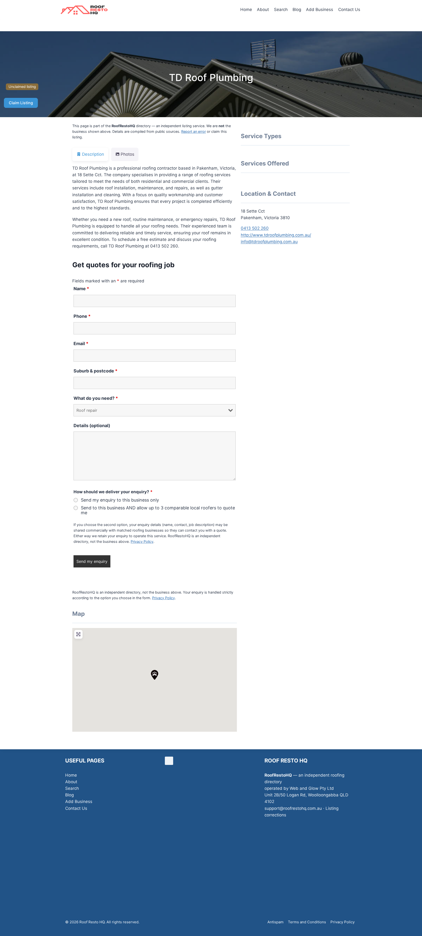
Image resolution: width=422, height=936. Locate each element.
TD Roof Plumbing (211, 77)
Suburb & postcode (95, 370)
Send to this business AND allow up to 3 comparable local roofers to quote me (158, 510)
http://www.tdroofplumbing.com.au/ (276, 235)
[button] (154, 675)
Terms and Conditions (307, 922)
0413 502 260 (255, 228)
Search (281, 9)
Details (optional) (92, 425)
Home (246, 9)
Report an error (193, 131)
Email (81, 343)
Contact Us (349, 9)
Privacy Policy (142, 541)
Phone (82, 316)
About (263, 9)
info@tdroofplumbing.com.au (269, 241)
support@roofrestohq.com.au (293, 808)
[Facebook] (169, 761)
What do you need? (96, 398)
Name (81, 288)
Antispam (275, 922)
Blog (297, 9)
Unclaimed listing (22, 86)
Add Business (319, 9)
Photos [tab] (127, 154)
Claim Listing (21, 102)
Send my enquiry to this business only (120, 500)
